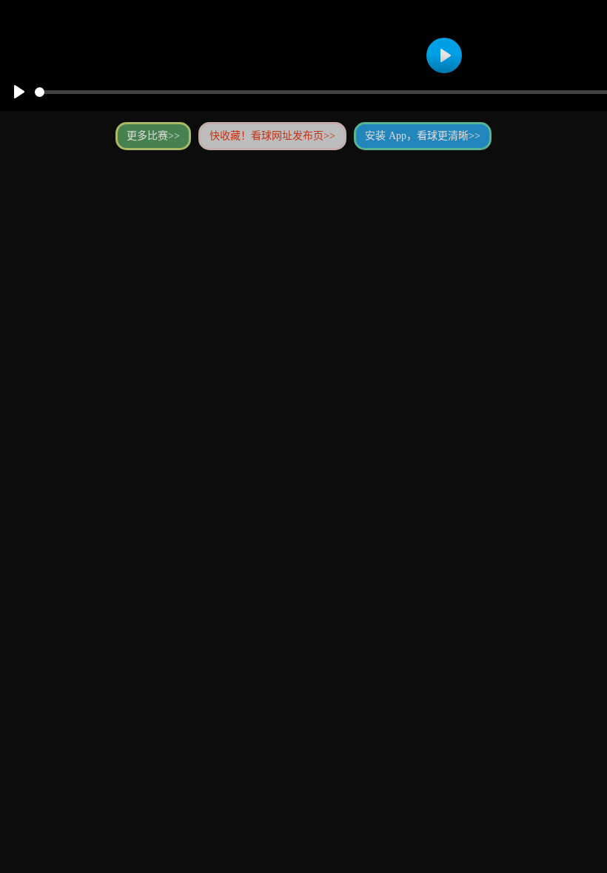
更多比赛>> (153, 135)
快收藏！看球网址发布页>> (272, 135)
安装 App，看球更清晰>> (422, 135)
